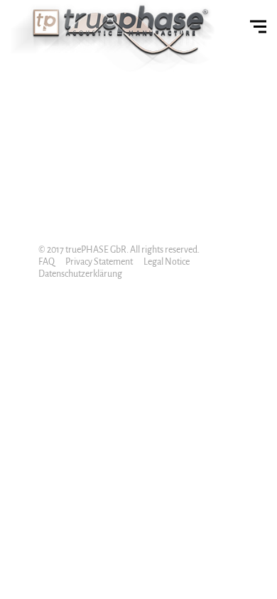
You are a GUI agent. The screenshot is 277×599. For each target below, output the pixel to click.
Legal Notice (166, 262)
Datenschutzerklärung (80, 274)
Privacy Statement (99, 262)
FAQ (46, 262)
